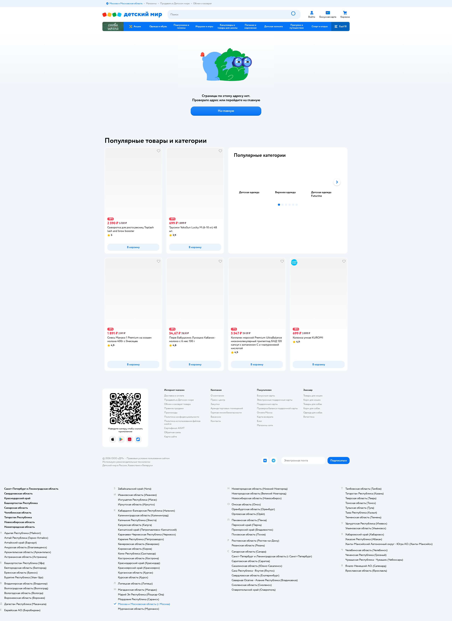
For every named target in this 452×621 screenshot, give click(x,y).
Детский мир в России (114, 465)
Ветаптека (308, 416)
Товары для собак (312, 404)
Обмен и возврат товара (177, 404)
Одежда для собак (312, 412)
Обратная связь (172, 432)
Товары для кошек (313, 395)
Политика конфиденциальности (181, 416)
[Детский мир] (132, 14)
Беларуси (147, 465)
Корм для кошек (312, 399)
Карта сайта (170, 436)
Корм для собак (311, 408)
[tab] (252, 182)
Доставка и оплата (174, 395)
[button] (340, 26)
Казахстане (134, 465)
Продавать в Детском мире (179, 399)
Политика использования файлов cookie (182, 422)
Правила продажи (174, 408)
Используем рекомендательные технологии (126, 461)
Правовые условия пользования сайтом (148, 458)
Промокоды (170, 412)
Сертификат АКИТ (174, 428)
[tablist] (288, 182)
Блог (259, 421)
